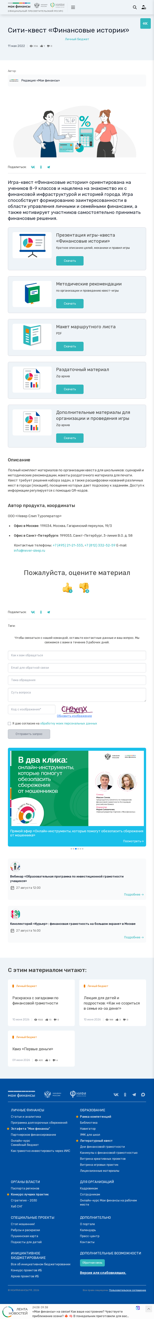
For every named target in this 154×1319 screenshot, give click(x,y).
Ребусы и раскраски (25, 1230)
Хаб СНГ (17, 1206)
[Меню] (145, 23)
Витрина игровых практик (99, 1165)
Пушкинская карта (24, 1236)
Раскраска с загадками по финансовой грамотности (35, 1000)
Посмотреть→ (133, 841)
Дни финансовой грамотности (102, 1146)
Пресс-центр (89, 1236)
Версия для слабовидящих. (103, 1273)
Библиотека (88, 1122)
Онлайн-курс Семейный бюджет (25, 1143)
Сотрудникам (90, 1194)
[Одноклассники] (125, 1095)
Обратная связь (92, 1262)
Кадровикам (89, 1188)
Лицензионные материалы (99, 1171)
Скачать (70, 261)
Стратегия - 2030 (24, 1200)
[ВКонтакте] (116, 1095)
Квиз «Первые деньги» (32, 1049)
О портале (87, 1224)
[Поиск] (135, 7)
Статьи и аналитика (26, 1116)
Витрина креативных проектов (103, 1159)
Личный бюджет (77, 39)
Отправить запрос (29, 734)
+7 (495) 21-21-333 (68, 545)
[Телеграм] (134, 1095)
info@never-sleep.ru (29, 551)
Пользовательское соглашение (127, 1290)
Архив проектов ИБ (25, 1276)
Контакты (87, 1242)
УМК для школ (90, 1134)
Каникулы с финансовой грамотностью (108, 1153)
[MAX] (143, 1095)
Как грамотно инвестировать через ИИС (40, 1151)
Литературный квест (96, 1140)
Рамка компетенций (95, 1116)
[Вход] (144, 7)
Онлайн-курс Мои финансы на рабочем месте (108, 1202)
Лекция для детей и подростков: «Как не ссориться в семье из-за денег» (112, 1003)
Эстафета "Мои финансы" (30, 1128)
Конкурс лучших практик (30, 1194)
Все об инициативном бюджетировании (40, 1264)
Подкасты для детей (26, 1242)
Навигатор (88, 1128)
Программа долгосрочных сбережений (39, 1122)
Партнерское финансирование (33, 1134)
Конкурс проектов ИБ (26, 1270)
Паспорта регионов (25, 1188)
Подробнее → (134, 894)
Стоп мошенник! (23, 1224)
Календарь (88, 1230)
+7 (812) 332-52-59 (100, 545)
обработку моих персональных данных (68, 723)
